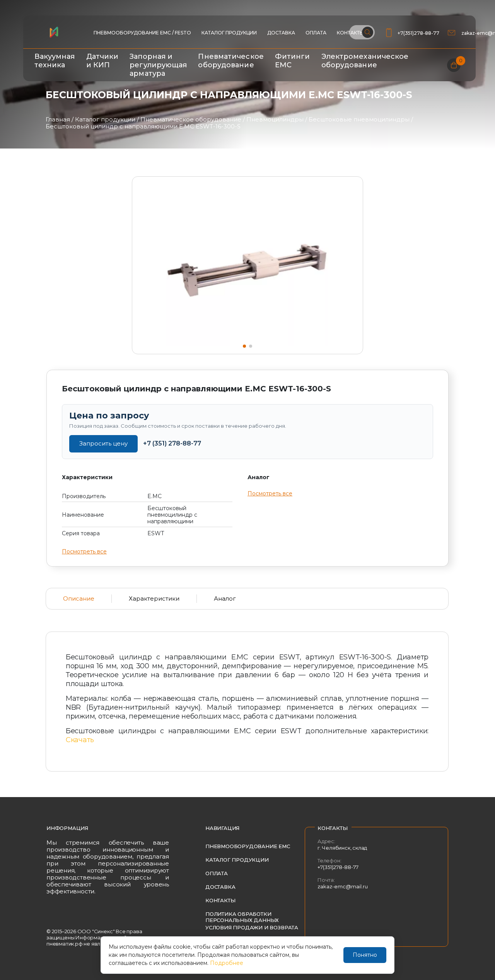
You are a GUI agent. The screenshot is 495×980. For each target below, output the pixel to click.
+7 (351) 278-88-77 (172, 443)
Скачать (80, 740)
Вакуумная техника (54, 60)
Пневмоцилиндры (275, 119)
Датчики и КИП (102, 60)
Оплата (316, 33)
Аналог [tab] (225, 598)
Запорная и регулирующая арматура (158, 65)
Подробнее (226, 963)
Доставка (281, 33)
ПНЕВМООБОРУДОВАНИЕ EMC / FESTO (142, 33)
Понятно (365, 954)
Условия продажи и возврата (251, 927)
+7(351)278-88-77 (418, 33)
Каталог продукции (229, 33)
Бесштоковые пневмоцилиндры (359, 119)
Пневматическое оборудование (230, 60)
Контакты (220, 900)
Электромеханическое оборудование (365, 60)
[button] (244, 346)
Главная (58, 119)
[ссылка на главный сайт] (53, 32)
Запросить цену (103, 443)
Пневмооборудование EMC (247, 846)
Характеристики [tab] (154, 598)
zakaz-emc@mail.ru (342, 886)
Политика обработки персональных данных (242, 917)
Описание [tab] (78, 598)
